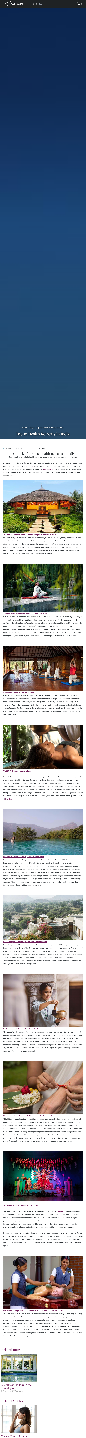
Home (24, 427)
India (31, 466)
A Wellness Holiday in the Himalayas (16, 1386)
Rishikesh (9, 799)
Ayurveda (47, 469)
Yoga (53, 469)
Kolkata (60, 1211)
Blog (31, 427)
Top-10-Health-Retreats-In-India (49, 427)
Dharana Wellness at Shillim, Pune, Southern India (23, 856)
